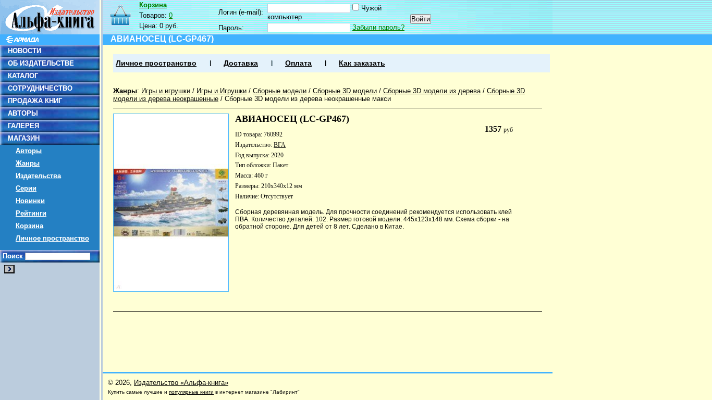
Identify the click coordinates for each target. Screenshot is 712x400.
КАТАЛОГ (23, 76)
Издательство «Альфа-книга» (181, 382)
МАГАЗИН (24, 138)
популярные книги (191, 392)
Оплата (298, 63)
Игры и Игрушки (222, 91)
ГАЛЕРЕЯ (23, 126)
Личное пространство (52, 238)
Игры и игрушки (165, 91)
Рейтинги (31, 213)
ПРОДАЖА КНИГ (35, 101)
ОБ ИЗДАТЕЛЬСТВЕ (41, 63)
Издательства (38, 176)
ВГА (280, 144)
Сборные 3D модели (345, 91)
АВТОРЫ (23, 113)
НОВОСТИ (24, 51)
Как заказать (362, 63)
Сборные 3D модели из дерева (432, 91)
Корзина (29, 226)
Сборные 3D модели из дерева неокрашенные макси (308, 99)
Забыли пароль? (378, 27)
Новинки (30, 201)
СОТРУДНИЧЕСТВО (40, 88)
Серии (26, 188)
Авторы (29, 151)
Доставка (241, 63)
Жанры (28, 163)
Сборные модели (279, 91)
